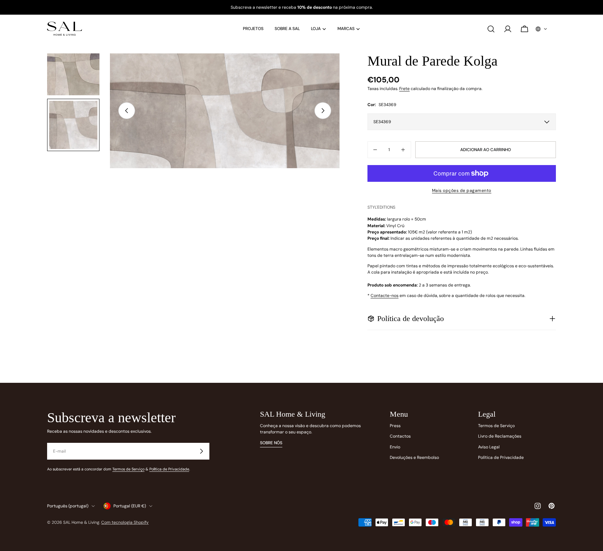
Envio (395, 447)
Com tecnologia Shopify (125, 522)
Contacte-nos (385, 295)
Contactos (400, 436)
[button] (541, 29)
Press (395, 426)
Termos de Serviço (128, 469)
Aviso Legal (489, 447)
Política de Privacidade (169, 469)
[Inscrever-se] (201, 451)
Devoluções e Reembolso (414, 457)
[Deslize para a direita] (322, 110)
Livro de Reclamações (499, 436)
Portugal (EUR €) (129, 506)
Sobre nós (271, 443)
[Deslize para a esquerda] (126, 110)
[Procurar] (491, 29)
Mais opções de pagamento (461, 190)
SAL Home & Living (81, 522)
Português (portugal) (67, 506)
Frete (404, 88)
